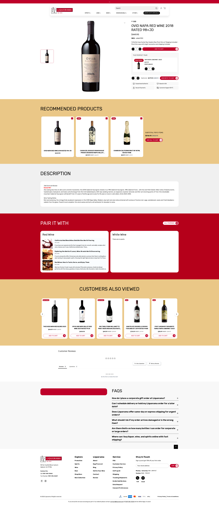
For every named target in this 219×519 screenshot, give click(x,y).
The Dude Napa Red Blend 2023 (54, 326)
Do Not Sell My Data (119, 481)
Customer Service (119, 464)
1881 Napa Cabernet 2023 (153, 59)
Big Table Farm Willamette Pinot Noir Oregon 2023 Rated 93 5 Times (109, 328)
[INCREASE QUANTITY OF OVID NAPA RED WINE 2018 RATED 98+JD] (140, 49)
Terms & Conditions (173, 496)
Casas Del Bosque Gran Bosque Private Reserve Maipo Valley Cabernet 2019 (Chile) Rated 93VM (92, 152)
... (109, 1)
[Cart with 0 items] (166, 8)
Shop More (78, 474)
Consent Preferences (120, 488)
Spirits (77, 464)
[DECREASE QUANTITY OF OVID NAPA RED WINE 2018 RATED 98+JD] (133, 49)
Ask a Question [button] (140, 363)
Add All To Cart (153, 140)
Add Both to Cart (167, 78)
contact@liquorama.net (117, 501)
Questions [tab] (72, 366)
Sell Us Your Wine (99, 471)
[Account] (161, 8)
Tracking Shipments (120, 478)
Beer (76, 471)
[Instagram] (45, 481)
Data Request (118, 484)
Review (95, 478)
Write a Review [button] (155, 363)
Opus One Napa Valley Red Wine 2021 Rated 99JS (82, 327)
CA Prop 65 (116, 471)
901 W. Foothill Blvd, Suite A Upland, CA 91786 (49, 466)
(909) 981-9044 (129, 501)
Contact (96, 474)
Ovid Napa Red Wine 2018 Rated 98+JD (58, 151)
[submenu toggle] (92, 13)
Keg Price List (98, 464)
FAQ (114, 460)
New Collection (80, 478)
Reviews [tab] (61, 366)
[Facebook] (41, 481)
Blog (94, 467)
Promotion (78, 460)
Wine (76, 467)
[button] (42, 314)
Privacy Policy (118, 467)
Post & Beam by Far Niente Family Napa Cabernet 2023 (164, 327)
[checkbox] (72, 118)
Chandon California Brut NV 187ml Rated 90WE (127, 151)
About (95, 460)
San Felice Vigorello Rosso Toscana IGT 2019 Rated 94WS (137, 327)
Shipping (116, 474)
